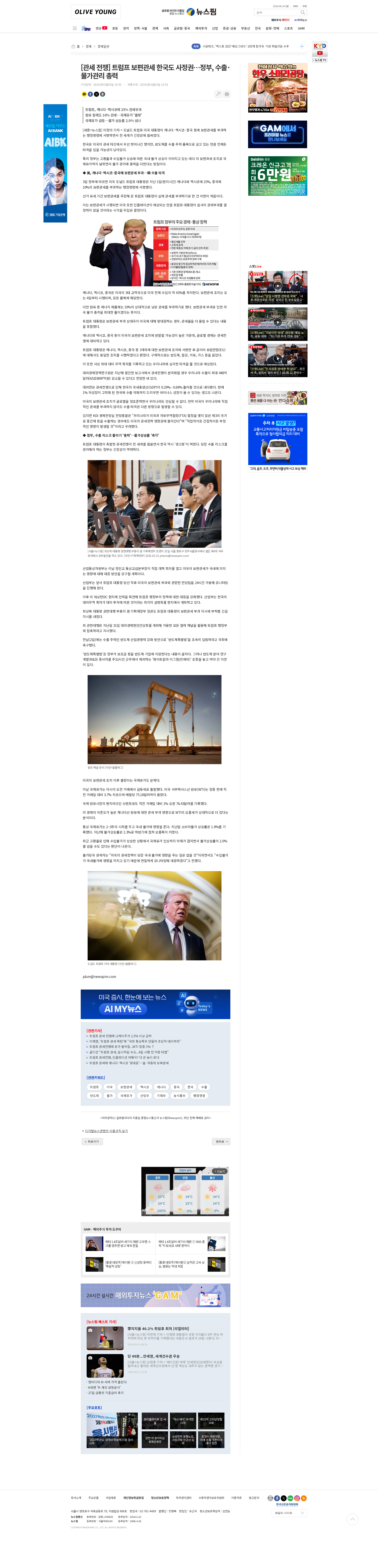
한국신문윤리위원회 (287, 1505)
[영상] (278, 287)
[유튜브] (270, 1498)
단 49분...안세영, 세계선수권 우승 (154, 1356)
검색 (303, 12)
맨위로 (220, 1141)
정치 (126, 28)
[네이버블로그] (290, 1498)
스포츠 (288, 28)
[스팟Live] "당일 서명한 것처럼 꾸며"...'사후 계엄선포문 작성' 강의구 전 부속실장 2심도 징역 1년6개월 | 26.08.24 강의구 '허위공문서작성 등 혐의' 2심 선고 (277, 297)
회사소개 (76, 1498)
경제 (155, 28)
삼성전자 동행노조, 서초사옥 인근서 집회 (183, 1439)
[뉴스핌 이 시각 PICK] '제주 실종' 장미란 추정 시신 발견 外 (239, 46)
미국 (110, 1087)
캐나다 (161, 1087)
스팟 (255, 266)
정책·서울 (140, 28)
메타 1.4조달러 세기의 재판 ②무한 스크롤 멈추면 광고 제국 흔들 (128, 1243)
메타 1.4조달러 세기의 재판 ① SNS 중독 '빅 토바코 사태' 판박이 (181, 1243)
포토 (115, 28)
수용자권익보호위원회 (211, 1498)
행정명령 (199, 1095)
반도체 (94, 1095)
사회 (166, 28)
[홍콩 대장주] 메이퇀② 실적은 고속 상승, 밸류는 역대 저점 (181, 1264)
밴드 (102, 94)
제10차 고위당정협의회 (211, 1421)
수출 (204, 1087)
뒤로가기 (93, 1141)
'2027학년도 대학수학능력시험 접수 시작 (111, 1441)
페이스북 (90, 94)
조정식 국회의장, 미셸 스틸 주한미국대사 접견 (211, 1439)
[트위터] (284, 1498)
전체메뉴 (75, 28)
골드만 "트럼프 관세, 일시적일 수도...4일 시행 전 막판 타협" (129, 1052)
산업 (215, 28)
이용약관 (236, 1498)
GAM (301, 28)
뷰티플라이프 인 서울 (155, 1421)
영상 (99, 28)
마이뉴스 (300, 20)
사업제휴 (111, 1498)
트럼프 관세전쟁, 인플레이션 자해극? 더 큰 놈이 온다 (124, 1057)
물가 (110, 1095)
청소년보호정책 (160, 1498)
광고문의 (254, 1498)
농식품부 (179, 1095)
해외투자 (201, 28)
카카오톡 (84, 94)
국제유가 (126, 1095)
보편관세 (126, 1087)
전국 (258, 28)
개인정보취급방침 (133, 1498)
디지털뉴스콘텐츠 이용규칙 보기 (106, 1130)
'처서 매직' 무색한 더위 (183, 1421)
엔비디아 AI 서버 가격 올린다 (107, 1382)
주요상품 (93, 1498)
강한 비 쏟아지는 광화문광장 (155, 1439)
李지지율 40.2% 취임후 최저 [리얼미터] (158, 1328)
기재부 (161, 1095)
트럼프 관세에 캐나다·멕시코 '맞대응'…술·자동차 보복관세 (129, 1063)
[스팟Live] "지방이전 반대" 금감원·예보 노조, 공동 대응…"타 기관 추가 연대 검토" (277, 334)
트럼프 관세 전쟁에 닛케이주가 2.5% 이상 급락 (120, 1036)
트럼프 (94, 1087)
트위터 (96, 94)
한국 (190, 1087)
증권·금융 (229, 28)
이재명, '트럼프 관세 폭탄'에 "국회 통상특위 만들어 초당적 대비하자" (135, 1041)
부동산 (245, 28)
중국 (177, 1087)
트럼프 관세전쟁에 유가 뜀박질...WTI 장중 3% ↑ (122, 1046)
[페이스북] (277, 1498)
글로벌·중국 (182, 28)
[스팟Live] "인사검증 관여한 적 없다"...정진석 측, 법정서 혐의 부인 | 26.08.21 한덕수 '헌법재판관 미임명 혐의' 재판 (277, 370)
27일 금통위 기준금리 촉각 (106, 1393)
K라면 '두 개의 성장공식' (104, 1387)
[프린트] (226, 94)
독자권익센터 (183, 1498)
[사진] (105, 1338)
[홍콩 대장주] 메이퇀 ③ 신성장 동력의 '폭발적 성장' (128, 1264)
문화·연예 (272, 28)
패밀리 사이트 (283, 1512)
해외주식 (280, 20)
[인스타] (297, 1498)
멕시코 (144, 1087)
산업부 (144, 1095)
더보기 (302, 46)
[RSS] (304, 1498)
